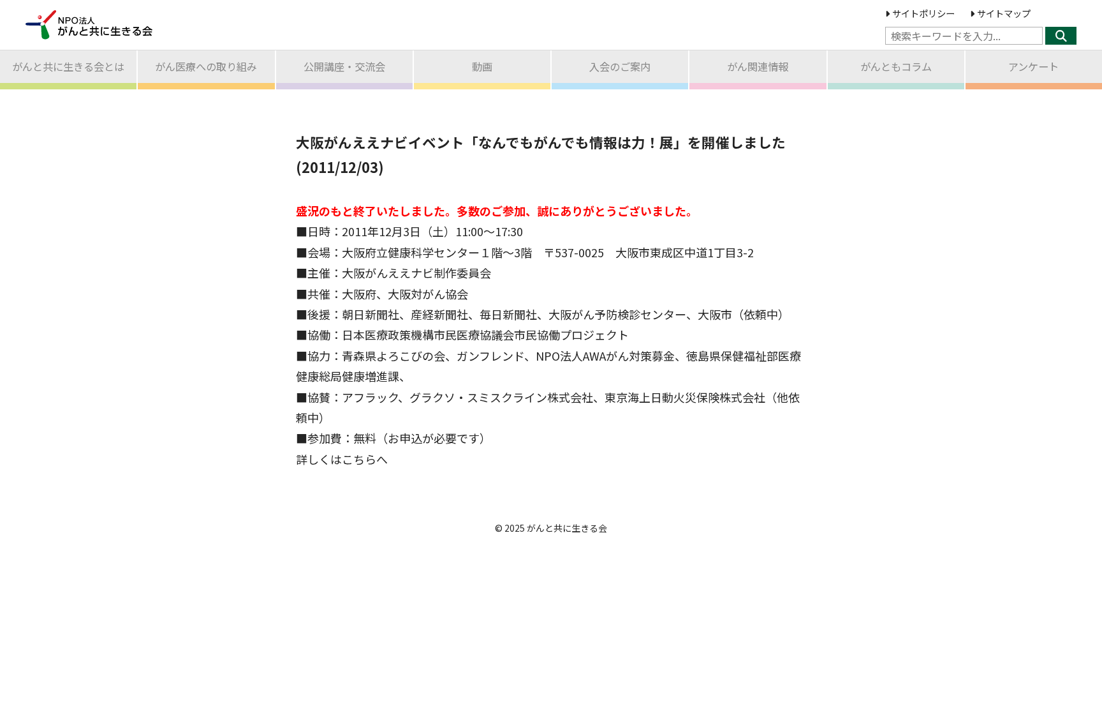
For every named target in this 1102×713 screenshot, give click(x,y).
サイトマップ (1004, 13)
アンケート (1033, 66)
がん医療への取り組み (206, 66)
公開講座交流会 (344, 66)
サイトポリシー (923, 13)
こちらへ (365, 459)
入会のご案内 (619, 66)
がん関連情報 (757, 66)
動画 (482, 66)
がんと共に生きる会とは (68, 66)
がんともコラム (896, 66)
